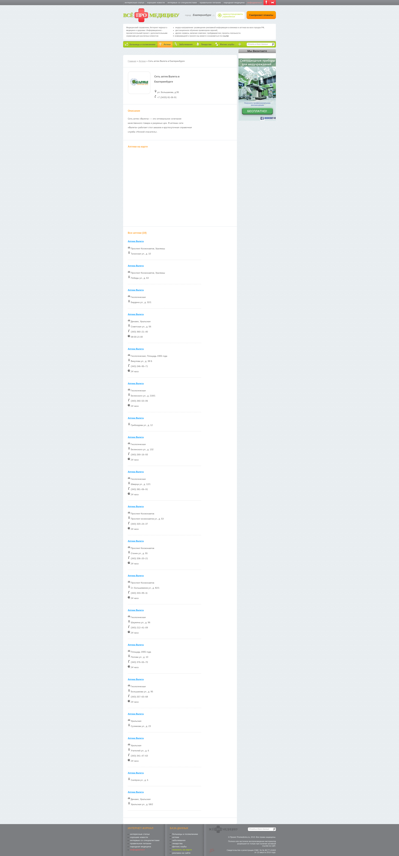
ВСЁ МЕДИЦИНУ (151, 15)
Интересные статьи (134, 2)
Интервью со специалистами (182, 2)
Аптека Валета (136, 241)
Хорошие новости (156, 2)
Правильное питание (210, 2)
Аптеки (142, 61)
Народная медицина (234, 2)
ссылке (226, 36)
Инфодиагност (254, 2)
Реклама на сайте (181, 853)
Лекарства (177, 843)
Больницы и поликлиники (185, 834)
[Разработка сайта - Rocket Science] (212, 851)
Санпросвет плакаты (261, 15)
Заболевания (178, 840)
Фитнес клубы (179, 846)
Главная (132, 61)
